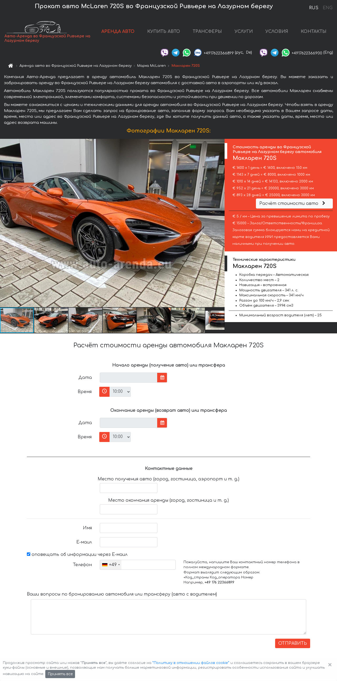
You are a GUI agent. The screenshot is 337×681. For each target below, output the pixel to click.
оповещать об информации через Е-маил (78, 554)
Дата (85, 377)
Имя (87, 528)
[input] (128, 378)
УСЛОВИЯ (276, 31)
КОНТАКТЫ (313, 31)
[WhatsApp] (187, 52)
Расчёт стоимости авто (289, 203)
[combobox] (110, 565)
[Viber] (165, 52)
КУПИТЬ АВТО (163, 31)
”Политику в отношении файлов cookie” (190, 663)
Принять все (60, 674)
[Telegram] (176, 52)
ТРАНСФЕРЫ (207, 31)
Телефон (82, 564)
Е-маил (84, 542)
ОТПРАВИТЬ (292, 643)
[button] (51, 320)
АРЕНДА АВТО (118, 31)
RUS (313, 8)
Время (85, 391)
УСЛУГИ (244, 31)
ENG (327, 8)
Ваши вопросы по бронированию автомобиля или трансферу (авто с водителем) (122, 594)
